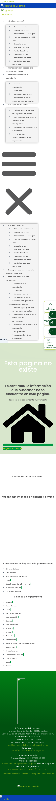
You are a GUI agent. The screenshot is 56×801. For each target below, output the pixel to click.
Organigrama (20, 44)
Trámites (18, 91)
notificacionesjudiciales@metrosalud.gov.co (28, 745)
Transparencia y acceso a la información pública (20, 271)
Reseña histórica (21, 30)
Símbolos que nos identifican (20, 63)
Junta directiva (21, 51)
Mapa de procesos (22, 47)
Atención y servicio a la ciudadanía (17, 278)
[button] (19, 183)
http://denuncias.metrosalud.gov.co (28, 750)
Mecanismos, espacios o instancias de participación (23, 120)
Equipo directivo (21, 54)
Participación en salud (18, 104)
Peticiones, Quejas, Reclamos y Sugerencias (22, 99)
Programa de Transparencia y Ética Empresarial (21, 137)
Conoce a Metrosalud (23, 27)
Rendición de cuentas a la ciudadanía (24, 129)
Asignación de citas (23, 94)
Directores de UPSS (22, 58)
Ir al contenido (7, 1)
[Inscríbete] (52, 323)
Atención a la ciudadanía (18, 85)
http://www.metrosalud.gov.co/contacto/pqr (28, 769)
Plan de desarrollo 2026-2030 (23, 39)
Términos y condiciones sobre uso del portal (21, 774)
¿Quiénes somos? (16, 21)
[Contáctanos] (52, 331)
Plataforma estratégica (24, 34)
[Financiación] (52, 314)
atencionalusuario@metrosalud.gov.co (19, 763)
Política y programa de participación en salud (22, 112)
